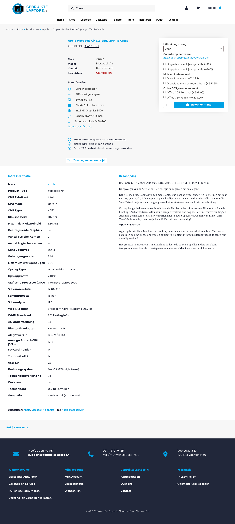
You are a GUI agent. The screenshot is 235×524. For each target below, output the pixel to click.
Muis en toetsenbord (176, 74)
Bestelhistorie (74, 483)
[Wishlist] (198, 8)
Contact (173, 19)
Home (60, 19)
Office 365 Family (185, 97)
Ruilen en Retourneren (24, 490)
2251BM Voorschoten (191, 454)
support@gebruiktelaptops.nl (49, 454)
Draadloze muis (183, 78)
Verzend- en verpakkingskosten (30, 497)
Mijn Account (73, 476)
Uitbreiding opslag (174, 44)
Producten (32, 29)
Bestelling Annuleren (23, 476)
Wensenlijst (73, 490)
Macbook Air (38, 409)
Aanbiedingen (130, 476)
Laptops (85, 19)
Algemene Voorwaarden (193, 483)
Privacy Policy (186, 476)
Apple (130, 19)
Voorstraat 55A (187, 450)
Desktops (101, 19)
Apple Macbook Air (73, 409)
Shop (72, 19)
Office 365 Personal (185, 92)
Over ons (127, 483)
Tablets (116, 19)
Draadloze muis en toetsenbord (192, 83)
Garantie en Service (22, 483)
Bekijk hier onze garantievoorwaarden (186, 57)
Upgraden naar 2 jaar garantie (190, 64)
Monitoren (145, 19)
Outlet (159, 19)
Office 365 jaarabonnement (180, 88)
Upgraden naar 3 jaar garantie (190, 69)
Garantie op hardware (177, 54)
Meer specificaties (80, 126)
